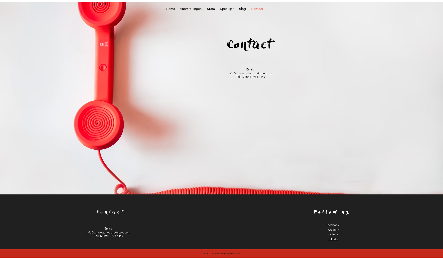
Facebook (333, 225)
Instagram (333, 229)
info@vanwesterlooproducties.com (250, 73)
